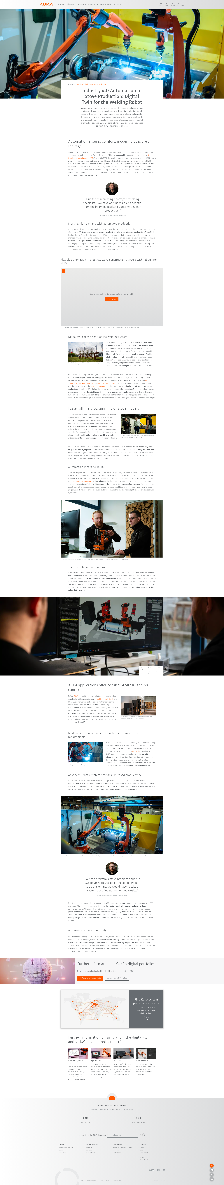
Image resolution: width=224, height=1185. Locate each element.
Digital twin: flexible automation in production (91, 84)
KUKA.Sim (77, 696)
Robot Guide (89, 1147)
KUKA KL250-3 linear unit (108, 383)
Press (141, 1155)
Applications (80, 4)
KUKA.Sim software (98, 386)
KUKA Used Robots (90, 1152)
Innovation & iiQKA (103, 4)
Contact (61, 1150)
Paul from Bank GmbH (105, 699)
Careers (142, 1147)
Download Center (117, 1152)
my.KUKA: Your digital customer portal (122, 1147)
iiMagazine (142, 1157)
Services (90, 4)
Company (116, 4)
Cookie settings (117, 1180)
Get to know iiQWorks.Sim (117, 978)
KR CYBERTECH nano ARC (81, 481)
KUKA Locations (144, 1152)
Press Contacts (62, 1152)
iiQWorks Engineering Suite (90, 978)
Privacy (108, 1180)
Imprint (101, 1180)
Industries (69, 4)
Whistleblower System (145, 1160)
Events (141, 1150)
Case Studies (89, 1150)
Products (60, 4)
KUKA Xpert (116, 1150)
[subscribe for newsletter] (142, 1135)
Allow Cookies (112, 299)
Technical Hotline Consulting (66, 1147)
